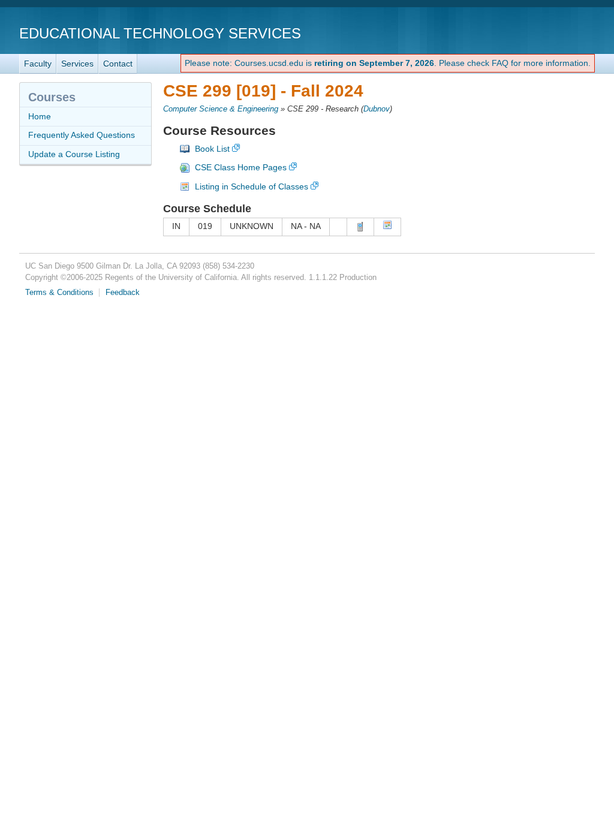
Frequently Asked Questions (81, 135)
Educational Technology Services (160, 33)
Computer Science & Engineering (220, 109)
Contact (118, 63)
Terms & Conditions (59, 292)
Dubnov (376, 109)
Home (39, 116)
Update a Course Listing (74, 154)
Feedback (123, 292)
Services (77, 63)
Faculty (38, 63)
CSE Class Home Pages (241, 167)
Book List (212, 148)
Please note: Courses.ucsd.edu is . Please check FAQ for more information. (388, 63)
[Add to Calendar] (387, 226)
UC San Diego (526, 32)
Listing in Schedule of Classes (251, 186)
